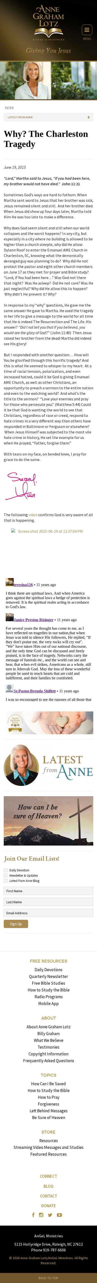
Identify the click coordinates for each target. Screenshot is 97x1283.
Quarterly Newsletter (48, 976)
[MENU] (87, 30)
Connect (48, 1176)
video (33, 514)
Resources (48, 1140)
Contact (48, 1196)
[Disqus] (48, 638)
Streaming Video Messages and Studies (48, 1147)
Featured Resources (48, 1154)
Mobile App (48, 1003)
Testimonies (48, 1047)
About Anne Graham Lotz (49, 1027)
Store (48, 1132)
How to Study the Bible (49, 990)
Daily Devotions (48, 969)
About (48, 1018)
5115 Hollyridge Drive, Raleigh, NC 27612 (48, 1244)
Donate (48, 1206)
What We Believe (48, 1040)
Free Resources (48, 961)
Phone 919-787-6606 (48, 1249)
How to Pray (48, 1097)
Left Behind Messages (49, 1111)
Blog (48, 1186)
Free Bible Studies (48, 983)
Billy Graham (48, 1033)
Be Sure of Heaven (48, 1117)
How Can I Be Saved (48, 1083)
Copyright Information (48, 1054)
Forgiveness (48, 1104)
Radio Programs (49, 996)
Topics (48, 1075)
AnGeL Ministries (48, 1235)
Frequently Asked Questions (48, 1060)
